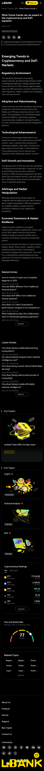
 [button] (22, 3)
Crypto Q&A (13, 9)
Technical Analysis (35, 660)
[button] (36, 755)
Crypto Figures (11, 671)
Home (4, 9)
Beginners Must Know (11, 660)
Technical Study (35, 671)
